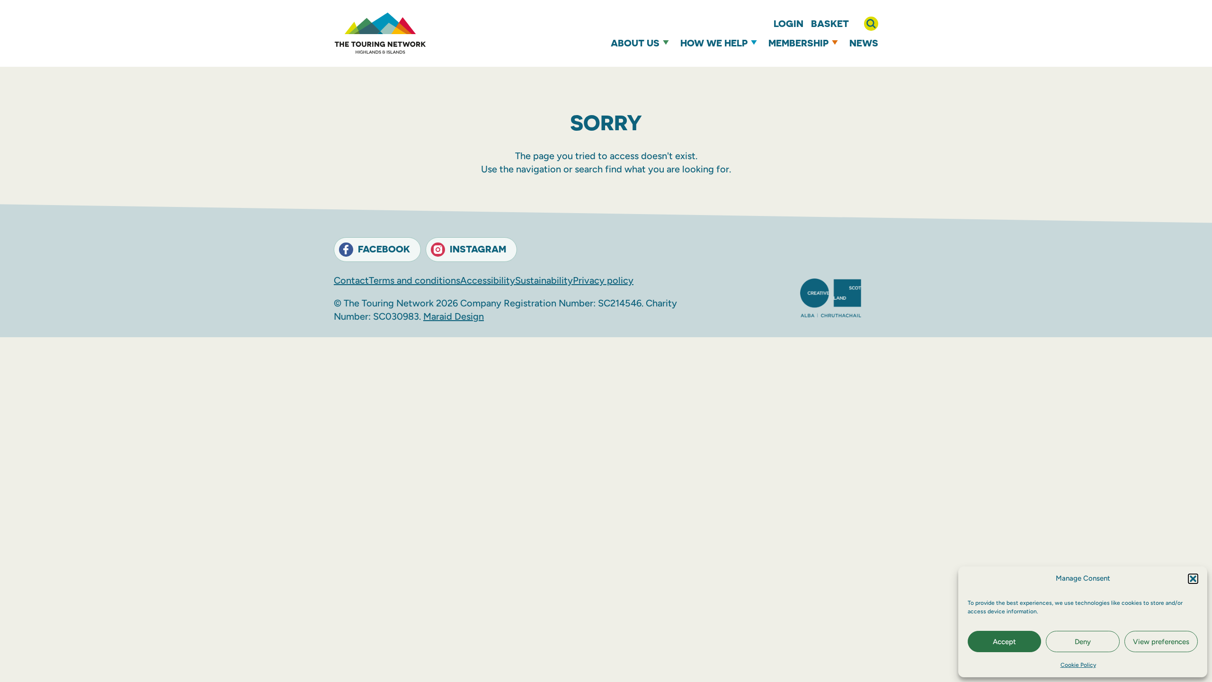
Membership (798, 43)
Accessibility (487, 280)
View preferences (1161, 641)
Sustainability (544, 280)
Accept (1004, 641)
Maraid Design (453, 316)
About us (635, 43)
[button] (1193, 578)
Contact (351, 280)
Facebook (384, 249)
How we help (714, 43)
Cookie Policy (1078, 665)
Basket (830, 23)
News (863, 43)
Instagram (478, 249)
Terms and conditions (414, 280)
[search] (871, 24)
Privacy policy (603, 280)
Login (788, 23)
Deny (1083, 641)
